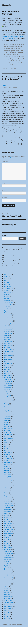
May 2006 (6, 590)
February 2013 (8, 428)
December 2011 (8, 456)
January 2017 (7, 387)
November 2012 (8, 434)
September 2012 (8, 438)
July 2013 (6, 420)
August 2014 (7, 408)
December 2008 (8, 527)
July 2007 (6, 561)
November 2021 (8, 341)
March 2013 (7, 426)
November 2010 (8, 481)
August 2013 (7, 418)
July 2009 (6, 513)
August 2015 (7, 402)
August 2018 (7, 365)
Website (4, 197)
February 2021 (8, 345)
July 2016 (6, 391)
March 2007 (7, 570)
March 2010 (7, 497)
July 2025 (6, 294)
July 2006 (6, 586)
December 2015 (8, 398)
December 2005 (8, 600)
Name (3, 183)
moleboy (4, 85)
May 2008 (6, 541)
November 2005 (8, 602)
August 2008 (7, 535)
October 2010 (7, 483)
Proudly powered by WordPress (15, 624)
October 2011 (7, 460)
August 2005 (7, 608)
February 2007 (8, 572)
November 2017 (8, 381)
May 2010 (6, 493)
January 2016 (7, 396)
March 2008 (7, 545)
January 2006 (7, 598)
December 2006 (8, 576)
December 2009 (8, 503)
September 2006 (8, 582)
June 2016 (6, 394)
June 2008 (6, 539)
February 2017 (8, 385)
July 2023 (6, 325)
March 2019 (7, 361)
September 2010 (8, 485)
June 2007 (6, 563)
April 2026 (7, 282)
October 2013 (7, 416)
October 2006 (7, 580)
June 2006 (6, 588)
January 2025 (7, 300)
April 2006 (7, 592)
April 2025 (6, 298)
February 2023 (8, 329)
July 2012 (6, 442)
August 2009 (7, 511)
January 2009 (7, 525)
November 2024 (8, 302)
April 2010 (6, 495)
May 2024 (6, 311)
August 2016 (7, 389)
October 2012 (7, 436)
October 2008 (7, 531)
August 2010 (7, 487)
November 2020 (8, 351)
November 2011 (8, 458)
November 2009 (8, 505)
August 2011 (7, 464)
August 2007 (7, 559)
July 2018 (6, 367)
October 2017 (7, 383)
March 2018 (7, 373)
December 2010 (8, 479)
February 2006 (8, 596)
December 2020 (8, 349)
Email (4, 190)
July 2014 (6, 410)
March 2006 (7, 594)
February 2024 (8, 315)
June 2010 (6, 491)
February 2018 (8, 375)
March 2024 (7, 313)
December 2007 (8, 551)
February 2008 (8, 547)
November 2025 (8, 288)
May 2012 (6, 446)
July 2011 (6, 466)
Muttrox (4, 68)
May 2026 (6, 280)
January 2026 (7, 286)
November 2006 (8, 578)
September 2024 (8, 304)
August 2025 (7, 292)
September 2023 (8, 321)
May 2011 (6, 470)
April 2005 (6, 616)
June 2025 (6, 296)
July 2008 (6, 537)
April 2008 (6, 543)
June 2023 (6, 327)
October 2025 (7, 290)
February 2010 (8, 499)
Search (4, 235)
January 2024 (7, 317)
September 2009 (8, 509)
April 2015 (6, 406)
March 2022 (7, 339)
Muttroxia (6, 5)
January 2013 (7, 430)
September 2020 (8, 355)
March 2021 (7, 343)
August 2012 (7, 440)
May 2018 (6, 369)
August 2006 (7, 584)
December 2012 (8, 432)
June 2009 (6, 515)
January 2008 (7, 549)
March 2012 (7, 450)
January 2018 (7, 377)
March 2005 (7, 618)
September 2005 (8, 606)
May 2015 (6, 404)
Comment (5, 161)
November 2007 (8, 553)
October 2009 (7, 507)
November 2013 (8, 414)
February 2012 (8, 452)
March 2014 (7, 412)
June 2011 (6, 468)
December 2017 (8, 379)
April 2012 (6, 448)
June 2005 (6, 612)
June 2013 (6, 422)
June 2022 (6, 337)
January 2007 (7, 574)
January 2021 (7, 347)
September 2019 (8, 359)
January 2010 (7, 501)
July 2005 (6, 610)
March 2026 (7, 284)
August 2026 (7, 274)
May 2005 (6, 614)
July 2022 (6, 335)
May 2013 (6, 424)
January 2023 (7, 331)
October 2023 (7, 319)
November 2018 (8, 363)
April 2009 (7, 519)
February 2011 (7, 474)
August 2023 (7, 323)
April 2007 (6, 568)
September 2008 (8, 533)
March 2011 (7, 472)
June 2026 (6, 278)
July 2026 (6, 276)
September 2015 (8, 400)
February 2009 (8, 523)
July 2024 (6, 307)
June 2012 (6, 444)
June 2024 (6, 309)
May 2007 (6, 566)
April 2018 (6, 371)
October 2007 (7, 555)
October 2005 (7, 604)
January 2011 (7, 476)
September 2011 (8, 462)
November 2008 (8, 529)
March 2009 (7, 521)
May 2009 (6, 517)
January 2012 (7, 454)
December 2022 (8, 333)
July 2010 (6, 489)
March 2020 (7, 357)
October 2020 (7, 353)
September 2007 (8, 557)
